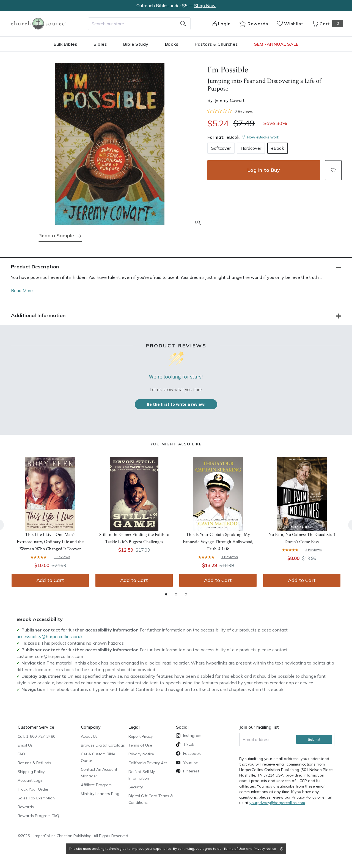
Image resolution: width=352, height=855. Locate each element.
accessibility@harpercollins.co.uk (49, 636)
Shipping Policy (31, 771)
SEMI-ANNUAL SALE (276, 44)
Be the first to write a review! (176, 404)
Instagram (192, 735)
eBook (277, 148)
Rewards (26, 806)
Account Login (30, 780)
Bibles (100, 44)
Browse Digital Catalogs (103, 745)
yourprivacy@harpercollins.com (277, 802)
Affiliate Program (96, 784)
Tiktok (188, 744)
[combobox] (139, 23)
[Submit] (183, 23)
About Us (89, 736)
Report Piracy (140, 736)
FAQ (21, 753)
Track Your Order (33, 789)
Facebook (192, 753)
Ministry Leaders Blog (100, 793)
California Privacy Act (147, 762)
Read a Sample (56, 235)
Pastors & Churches (216, 44)
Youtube (190, 762)
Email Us (25, 745)
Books (171, 44)
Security (135, 787)
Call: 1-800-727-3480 (36, 736)
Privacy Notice (141, 753)
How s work (263, 137)
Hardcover (251, 148)
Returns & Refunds (34, 762)
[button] (333, 170)
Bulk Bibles (65, 44)
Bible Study (135, 44)
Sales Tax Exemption (36, 798)
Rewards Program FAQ (38, 815)
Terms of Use (140, 745)
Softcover (221, 148)
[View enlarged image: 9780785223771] (110, 144)
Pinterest (191, 771)
